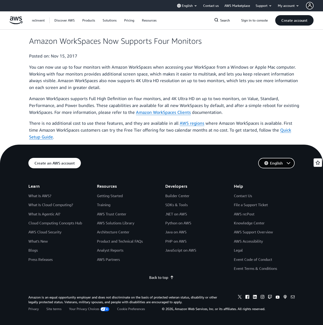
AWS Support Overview (253, 232)
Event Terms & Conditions (255, 268)
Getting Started (110, 195)
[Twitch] (270, 297)
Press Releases (40, 259)
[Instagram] (262, 297)
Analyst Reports (110, 250)
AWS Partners (108, 259)
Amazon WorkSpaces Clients (163, 112)
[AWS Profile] (310, 5)
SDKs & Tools (176, 204)
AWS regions (192, 123)
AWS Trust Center (111, 214)
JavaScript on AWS (180, 250)
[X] (240, 297)
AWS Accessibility (248, 241)
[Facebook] (247, 297)
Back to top (158, 277)
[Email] (293, 297)
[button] (65, 20)
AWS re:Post (244, 214)
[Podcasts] (285, 297)
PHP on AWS (176, 241)
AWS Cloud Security (44, 232)
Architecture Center (113, 232)
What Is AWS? (39, 195)
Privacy (33, 309)
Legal (238, 250)
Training (103, 204)
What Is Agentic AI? (44, 214)
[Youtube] (277, 297)
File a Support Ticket (251, 204)
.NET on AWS (176, 214)
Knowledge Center (249, 223)
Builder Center (177, 195)
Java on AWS (176, 232)
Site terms (53, 309)
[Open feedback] (318, 162)
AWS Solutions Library (115, 223)
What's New (38, 241)
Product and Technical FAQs (120, 241)
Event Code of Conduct (253, 259)
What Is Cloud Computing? (50, 204)
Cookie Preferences (131, 309)
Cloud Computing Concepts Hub (55, 223)
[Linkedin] (255, 297)
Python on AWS (178, 223)
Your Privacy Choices (84, 309)
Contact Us (243, 195)
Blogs (33, 250)
